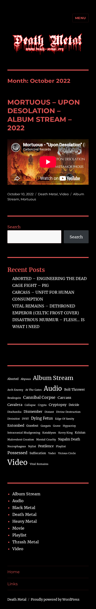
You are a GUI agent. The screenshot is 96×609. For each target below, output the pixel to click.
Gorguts (46, 425)
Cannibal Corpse (39, 397)
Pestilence (46, 446)
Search (14, 226)
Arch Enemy (15, 389)
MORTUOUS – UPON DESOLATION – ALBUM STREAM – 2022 (43, 115)
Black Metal (23, 507)
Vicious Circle (67, 453)
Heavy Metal (24, 521)
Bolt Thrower (74, 389)
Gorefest (32, 425)
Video (64, 194)
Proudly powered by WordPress (55, 599)
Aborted (12, 379)
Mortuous (28, 199)
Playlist (61, 446)
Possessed (17, 452)
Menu (80, 18)
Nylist (32, 446)
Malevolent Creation (20, 439)
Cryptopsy (57, 404)
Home (13, 572)
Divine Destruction (68, 412)
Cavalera (14, 404)
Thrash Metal (25, 541)
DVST (25, 418)
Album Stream (53, 377)
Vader (52, 453)
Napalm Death (69, 439)
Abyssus (26, 379)
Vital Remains (39, 464)
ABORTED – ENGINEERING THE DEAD (49, 278)
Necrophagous (16, 446)
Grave (57, 425)
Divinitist (13, 418)
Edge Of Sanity (64, 418)
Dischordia (14, 412)
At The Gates (33, 389)
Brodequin (14, 398)
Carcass (64, 397)
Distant (49, 412)
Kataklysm (49, 432)
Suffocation (38, 453)
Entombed (15, 426)
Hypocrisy (69, 425)
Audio (53, 388)
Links (12, 584)
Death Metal (48, 194)
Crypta (42, 405)
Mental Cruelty (46, 439)
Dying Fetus (42, 418)
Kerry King (65, 432)
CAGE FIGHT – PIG (30, 285)
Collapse (30, 405)
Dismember (33, 412)
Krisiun (80, 432)
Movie (18, 528)
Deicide (74, 405)
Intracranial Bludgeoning (23, 432)
